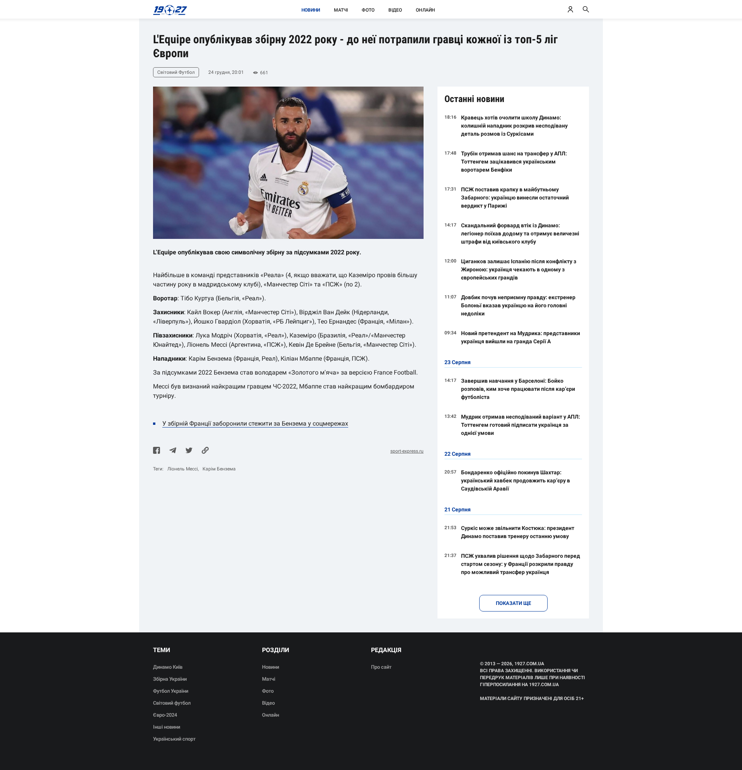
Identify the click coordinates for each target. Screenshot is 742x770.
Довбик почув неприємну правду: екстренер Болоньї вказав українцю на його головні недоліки (518, 305)
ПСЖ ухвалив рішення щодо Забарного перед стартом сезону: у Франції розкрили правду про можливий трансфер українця (520, 564)
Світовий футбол (172, 703)
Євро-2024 (165, 715)
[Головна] (168, 9)
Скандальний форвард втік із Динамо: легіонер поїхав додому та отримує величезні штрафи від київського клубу (520, 233)
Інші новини (166, 727)
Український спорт (174, 739)
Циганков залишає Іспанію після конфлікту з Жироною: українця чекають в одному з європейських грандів (518, 269)
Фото (368, 10)
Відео (395, 10)
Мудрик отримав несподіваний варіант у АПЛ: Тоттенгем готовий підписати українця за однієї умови (520, 425)
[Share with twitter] (189, 451)
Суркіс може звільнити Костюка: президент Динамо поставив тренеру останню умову (517, 532)
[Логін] (570, 9)
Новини (310, 10)
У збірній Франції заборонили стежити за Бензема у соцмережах (255, 423)
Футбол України (170, 691)
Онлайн (425, 10)
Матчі (341, 10)
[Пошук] (586, 9)
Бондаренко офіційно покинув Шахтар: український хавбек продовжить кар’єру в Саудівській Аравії (515, 480)
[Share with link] (205, 451)
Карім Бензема (219, 469)
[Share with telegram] (172, 451)
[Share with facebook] (156, 451)
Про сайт (381, 667)
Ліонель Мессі (182, 469)
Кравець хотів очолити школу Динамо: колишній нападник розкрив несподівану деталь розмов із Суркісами (514, 125)
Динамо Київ (167, 667)
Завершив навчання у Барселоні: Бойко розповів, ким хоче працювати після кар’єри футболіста (518, 389)
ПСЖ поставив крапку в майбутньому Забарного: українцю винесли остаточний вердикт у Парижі (515, 197)
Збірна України (170, 679)
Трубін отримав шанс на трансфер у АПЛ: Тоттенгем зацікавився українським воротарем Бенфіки (514, 161)
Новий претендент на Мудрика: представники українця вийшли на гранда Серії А (520, 337)
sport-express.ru (407, 451)
